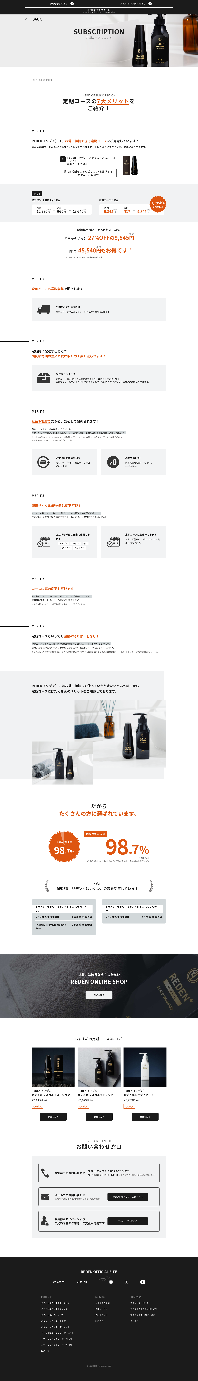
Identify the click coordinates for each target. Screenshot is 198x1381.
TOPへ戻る (99, 995)
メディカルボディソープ (52, 1315)
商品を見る (53, 1116)
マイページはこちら (127, 1221)
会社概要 (134, 1321)
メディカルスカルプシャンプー (55, 1309)
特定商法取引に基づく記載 (142, 1315)
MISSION (82, 1282)
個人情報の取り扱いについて (143, 1309)
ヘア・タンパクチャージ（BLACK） (58, 1339)
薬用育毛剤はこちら (59, 3)
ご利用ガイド (101, 1315)
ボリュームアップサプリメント (55, 1327)
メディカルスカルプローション (55, 1303)
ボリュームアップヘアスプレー (55, 1321)
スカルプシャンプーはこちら (133, 3)
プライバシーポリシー (140, 1303)
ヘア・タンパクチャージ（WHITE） (58, 1345)
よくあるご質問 (102, 1303)
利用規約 (99, 1321)
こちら (53, 440)
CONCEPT (59, 1282)
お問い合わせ (101, 1309)
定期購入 (37, 1106)
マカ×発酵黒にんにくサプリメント (57, 1333)
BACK (37, 19)
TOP (34, 80)
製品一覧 (45, 1351)
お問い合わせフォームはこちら (128, 1196)
